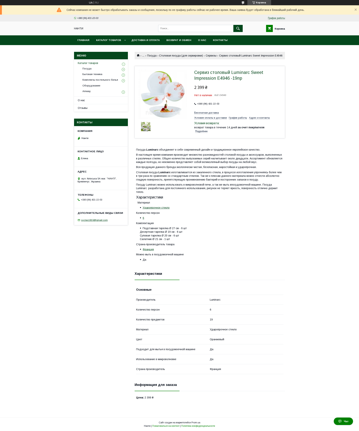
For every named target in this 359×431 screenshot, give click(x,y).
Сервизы (211, 55)
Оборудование (91, 85)
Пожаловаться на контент (166, 426)
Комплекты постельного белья (100, 79)
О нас (202, 40)
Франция (148, 249)
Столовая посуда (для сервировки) (181, 55)
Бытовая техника (92, 74)
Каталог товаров (108, 40)
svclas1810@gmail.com (94, 220)
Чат (346, 421)
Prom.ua (195, 422)
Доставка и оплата (145, 40)
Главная (83, 40)
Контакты (220, 40)
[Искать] (238, 28)
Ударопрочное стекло (156, 207)
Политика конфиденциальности (198, 426)
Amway (86, 91)
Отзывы (83, 107)
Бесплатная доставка (206, 112)
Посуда (152, 55)
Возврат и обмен (178, 40)
